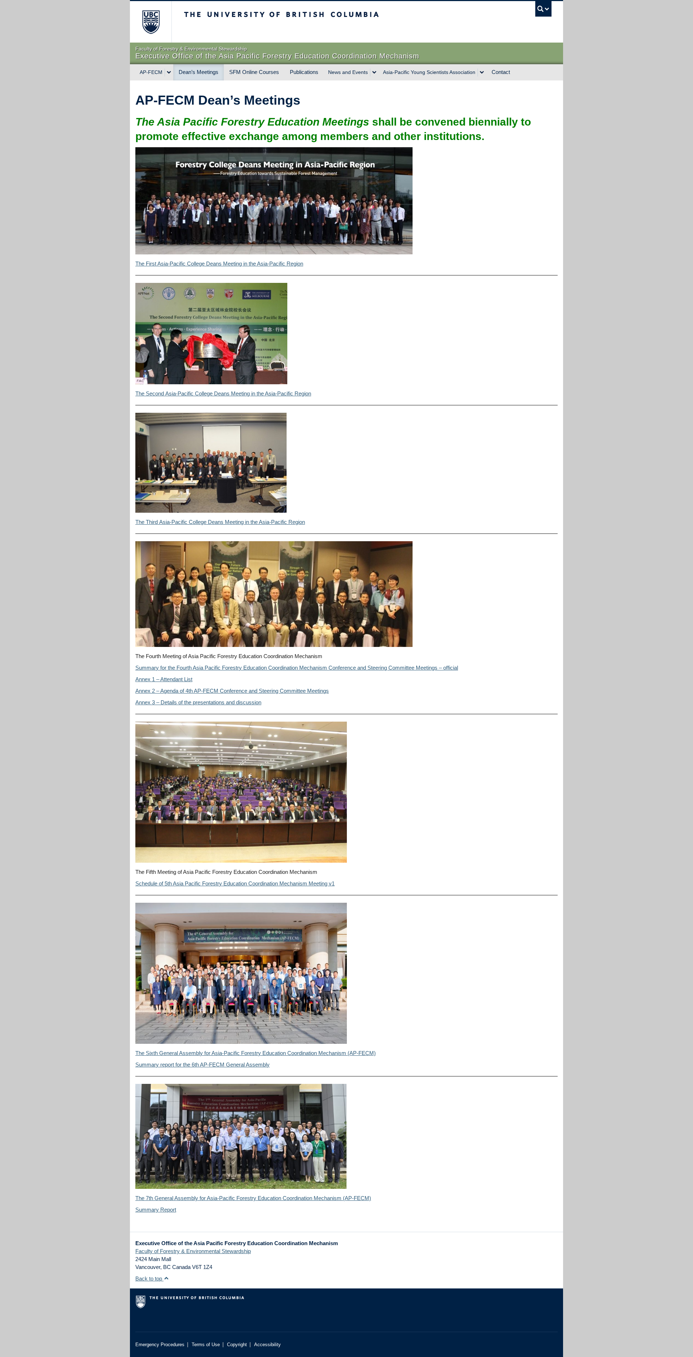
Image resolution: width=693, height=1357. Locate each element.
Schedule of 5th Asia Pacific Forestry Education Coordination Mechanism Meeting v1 (235, 883)
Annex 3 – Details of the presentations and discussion (198, 702)
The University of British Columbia (150, 22)
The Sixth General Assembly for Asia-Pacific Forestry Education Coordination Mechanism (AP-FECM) (255, 1053)
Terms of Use (206, 1344)
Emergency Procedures (159, 1344)
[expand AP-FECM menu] (169, 72)
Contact (501, 72)
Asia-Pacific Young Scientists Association (429, 72)
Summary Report (155, 1210)
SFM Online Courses (254, 72)
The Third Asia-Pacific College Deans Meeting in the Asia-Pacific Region (220, 522)
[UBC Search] (543, 9)
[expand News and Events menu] (374, 72)
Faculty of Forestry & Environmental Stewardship (193, 1251)
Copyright (237, 1344)
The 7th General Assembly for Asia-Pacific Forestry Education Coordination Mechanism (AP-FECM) (253, 1198)
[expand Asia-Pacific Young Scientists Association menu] (482, 72)
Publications (304, 72)
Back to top (149, 1278)
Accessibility (267, 1344)
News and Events (348, 72)
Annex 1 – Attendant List (163, 679)
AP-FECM (151, 72)
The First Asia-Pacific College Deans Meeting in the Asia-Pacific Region (219, 264)
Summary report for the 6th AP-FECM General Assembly (202, 1064)
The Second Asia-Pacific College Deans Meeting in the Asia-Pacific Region (223, 393)
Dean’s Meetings (198, 72)
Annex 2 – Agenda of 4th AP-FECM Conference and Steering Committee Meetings (232, 691)
